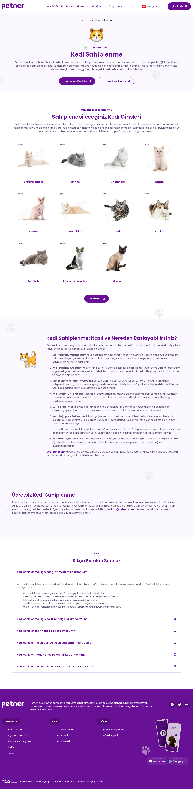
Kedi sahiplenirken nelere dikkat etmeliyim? (46, 631)
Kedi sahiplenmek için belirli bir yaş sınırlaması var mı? (53, 619)
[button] (96, 572)
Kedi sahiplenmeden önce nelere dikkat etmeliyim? (51, 654)
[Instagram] (187, 704)
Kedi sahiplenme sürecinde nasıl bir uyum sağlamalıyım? (55, 666)
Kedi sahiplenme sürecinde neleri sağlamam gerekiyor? (54, 643)
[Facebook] (172, 704)
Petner (85, 20)
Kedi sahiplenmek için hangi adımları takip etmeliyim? (53, 572)
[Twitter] (179, 704)
